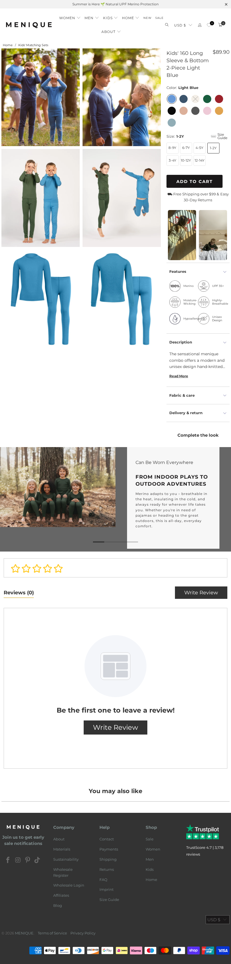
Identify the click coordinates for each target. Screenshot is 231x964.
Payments (108, 849)
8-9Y (172, 148)
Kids (150, 869)
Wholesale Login (68, 885)
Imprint (106, 889)
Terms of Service (52, 933)
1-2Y (213, 148)
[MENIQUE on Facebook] (8, 860)
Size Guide (109, 899)
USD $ (180, 25)
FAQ (103, 879)
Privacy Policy (82, 933)
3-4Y (172, 160)
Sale (150, 839)
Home (151, 879)
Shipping (108, 859)
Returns (106, 869)
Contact (106, 839)
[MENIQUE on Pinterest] (28, 860)
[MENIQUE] (29, 25)
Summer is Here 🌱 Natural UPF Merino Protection (115, 4)
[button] (70, 16)
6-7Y (186, 148)
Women (153, 849)
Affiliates (61, 895)
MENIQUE (24, 933)
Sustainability (66, 859)
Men (150, 859)
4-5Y (199, 148)
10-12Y (186, 160)
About (59, 839)
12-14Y (200, 160)
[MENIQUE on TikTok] (37, 860)
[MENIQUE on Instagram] (18, 860)
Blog (57, 905)
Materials (61, 849)
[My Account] (199, 25)
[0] (209, 25)
